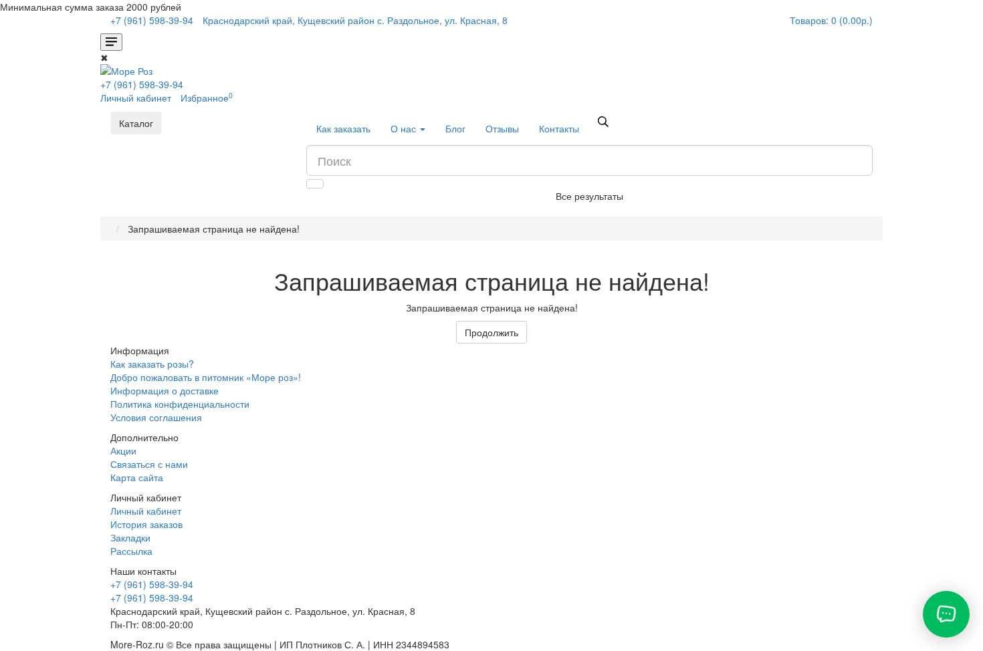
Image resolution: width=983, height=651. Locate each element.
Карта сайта (136, 477)
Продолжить (491, 332)
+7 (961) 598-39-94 (141, 84)
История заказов (146, 524)
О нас (405, 128)
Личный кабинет (145, 510)
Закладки (130, 537)
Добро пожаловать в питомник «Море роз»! (205, 377)
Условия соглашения (156, 417)
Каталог (136, 123)
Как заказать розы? (152, 363)
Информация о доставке (164, 390)
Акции (123, 450)
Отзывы (502, 128)
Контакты (559, 128)
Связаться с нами (149, 464)
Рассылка (131, 550)
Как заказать (343, 128)
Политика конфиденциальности (179, 403)
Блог (455, 128)
